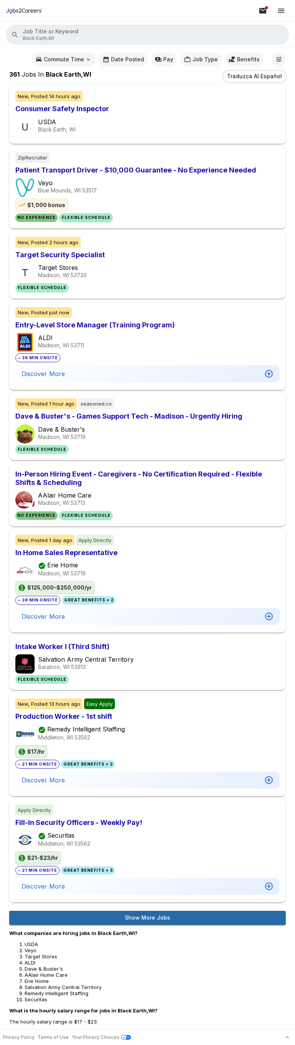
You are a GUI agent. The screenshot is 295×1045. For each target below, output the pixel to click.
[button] (147, 34)
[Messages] (262, 10)
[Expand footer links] (287, 1037)
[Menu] (281, 10)
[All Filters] (279, 59)
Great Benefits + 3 (88, 870)
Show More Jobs (147, 917)
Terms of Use (53, 1037)
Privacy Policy (19, 1037)
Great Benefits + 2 (89, 600)
